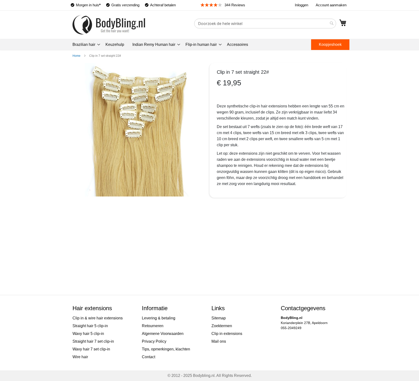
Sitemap (218, 318)
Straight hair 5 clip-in (90, 326)
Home (77, 55)
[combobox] (265, 23)
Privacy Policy (154, 341)
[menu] (209, 44)
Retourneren (152, 326)
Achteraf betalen (163, 5)
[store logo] (109, 25)
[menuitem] (85, 44)
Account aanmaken (331, 5)
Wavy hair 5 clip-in (88, 334)
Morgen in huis (88, 5)
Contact (148, 357)
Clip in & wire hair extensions (98, 318)
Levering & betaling (158, 318)
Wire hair (80, 357)
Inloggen (301, 5)
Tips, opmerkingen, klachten (166, 349)
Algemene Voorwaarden (163, 334)
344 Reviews (235, 5)
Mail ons (218, 341)
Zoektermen (221, 326)
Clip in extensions (226, 334)
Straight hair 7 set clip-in (93, 341)
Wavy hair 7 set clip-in (91, 349)
